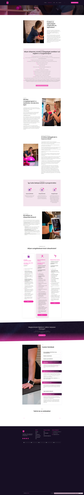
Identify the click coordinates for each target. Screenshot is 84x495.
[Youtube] (28, 438)
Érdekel (28, 301)
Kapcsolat (60, 2)
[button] (74, 2)
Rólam (54, 2)
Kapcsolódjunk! (41, 335)
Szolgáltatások (49, 2)
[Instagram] (24, 438)
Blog (56, 2)
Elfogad (81, 493)
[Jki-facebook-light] (23, 438)
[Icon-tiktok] (26, 438)
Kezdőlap (45, 2)
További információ (76, 493)
